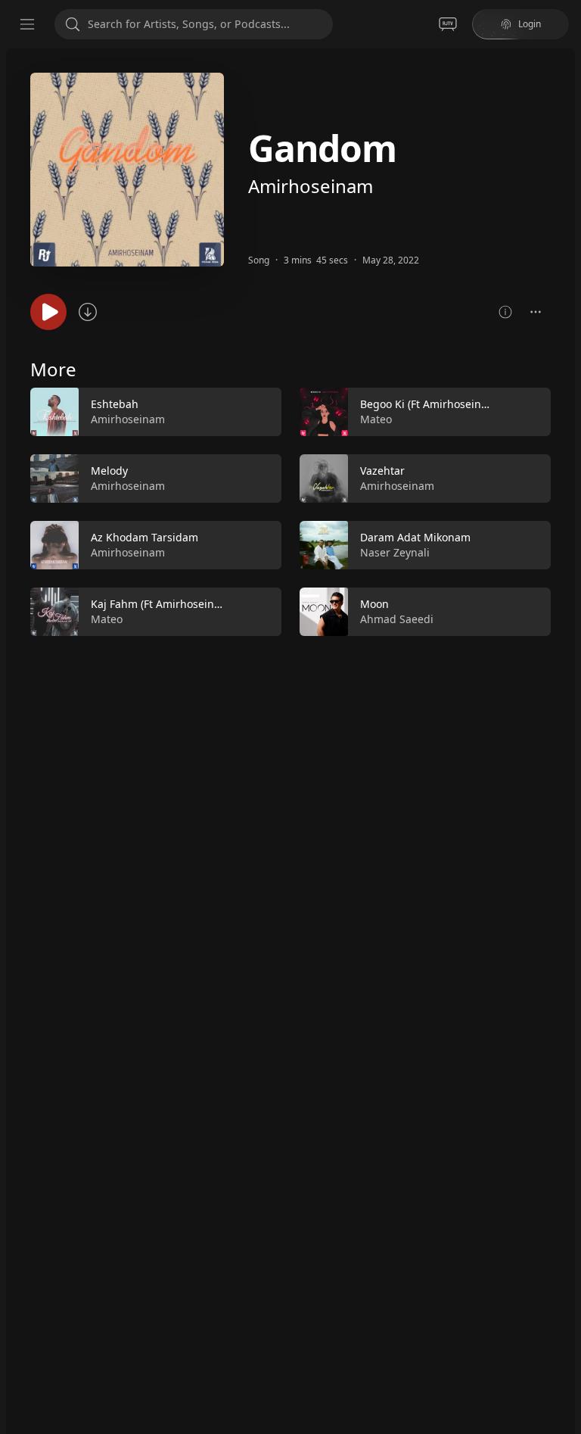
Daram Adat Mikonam (415, 537)
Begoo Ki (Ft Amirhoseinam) (430, 404)
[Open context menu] (535, 312)
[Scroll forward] (564, 509)
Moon (374, 604)
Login (529, 23)
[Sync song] (88, 312)
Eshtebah (114, 404)
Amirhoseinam (310, 185)
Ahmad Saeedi (396, 619)
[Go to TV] (448, 24)
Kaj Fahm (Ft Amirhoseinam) (162, 604)
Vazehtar (382, 470)
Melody (109, 470)
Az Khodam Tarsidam (144, 537)
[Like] (260, 413)
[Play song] (48, 312)
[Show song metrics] (505, 312)
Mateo (107, 619)
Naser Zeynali (395, 552)
